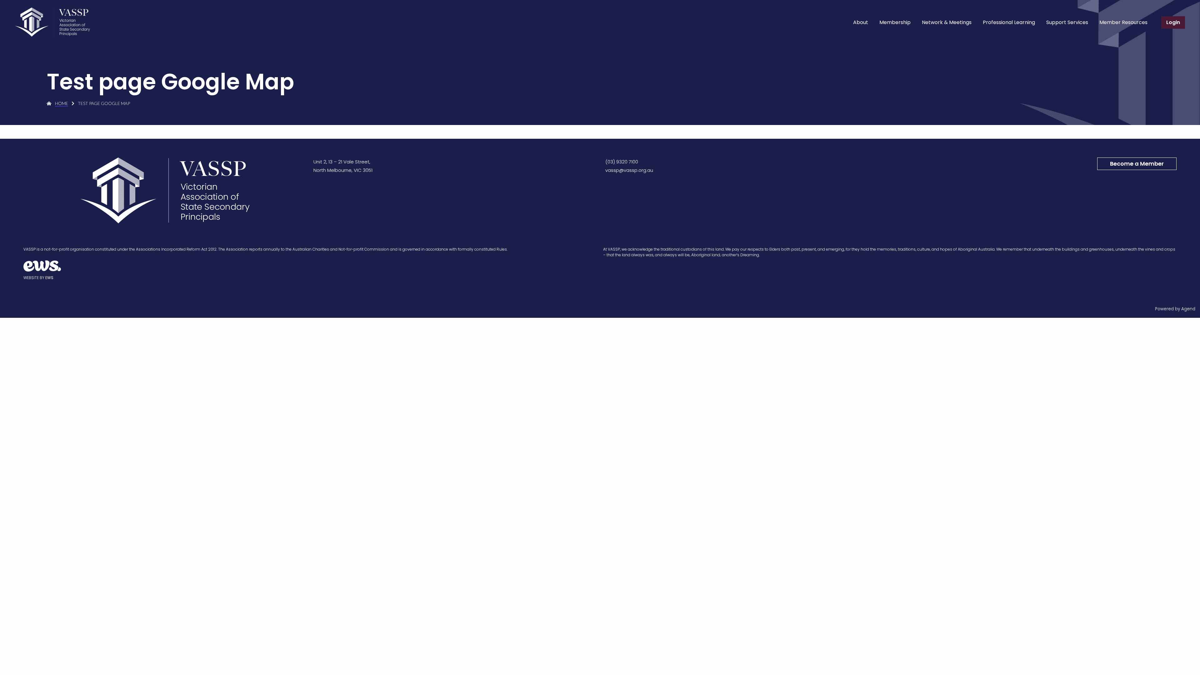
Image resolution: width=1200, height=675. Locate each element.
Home (61, 103)
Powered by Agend (1175, 309)
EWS (49, 277)
